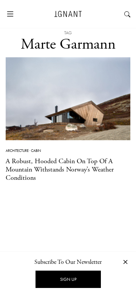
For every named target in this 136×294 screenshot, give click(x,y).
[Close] (125, 261)
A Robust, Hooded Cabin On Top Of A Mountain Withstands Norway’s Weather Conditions (60, 169)
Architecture (17, 150)
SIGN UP (68, 279)
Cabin (36, 150)
